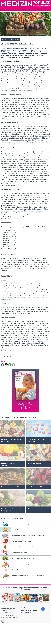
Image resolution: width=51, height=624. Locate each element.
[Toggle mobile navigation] (49, 9)
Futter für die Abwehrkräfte (10, 487)
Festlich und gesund (34, 463)
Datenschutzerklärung (29, 610)
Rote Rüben (16, 169)
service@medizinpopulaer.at (11, 617)
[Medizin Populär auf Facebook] (43, 609)
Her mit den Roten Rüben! (36, 487)
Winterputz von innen (34, 509)
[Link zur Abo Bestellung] (25, 390)
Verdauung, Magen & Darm (10, 39)
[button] (2, 364)
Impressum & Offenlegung (26, 613)
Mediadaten (25, 608)
